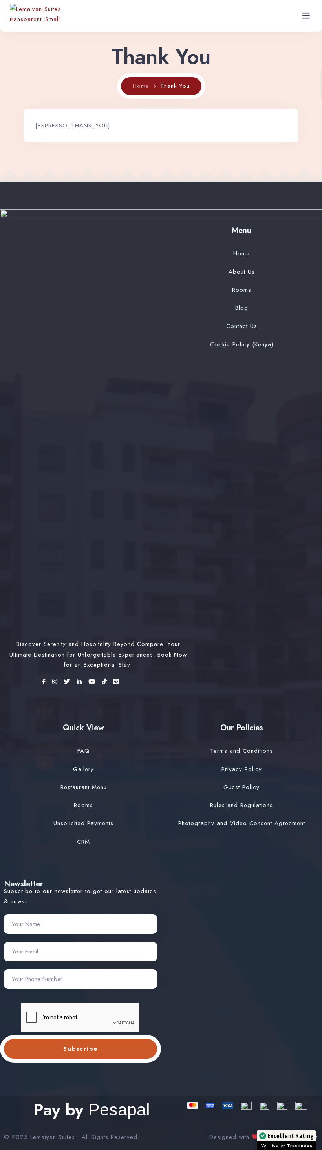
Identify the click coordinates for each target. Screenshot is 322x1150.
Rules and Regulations (241, 805)
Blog (241, 308)
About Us (242, 271)
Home (141, 86)
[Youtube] (93, 681)
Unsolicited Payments (83, 823)
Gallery (83, 769)
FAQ (83, 750)
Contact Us (241, 326)
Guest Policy (241, 787)
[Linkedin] (80, 681)
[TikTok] (106, 681)
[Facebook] (45, 681)
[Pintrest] (116, 681)
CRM (83, 841)
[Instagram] (56, 681)
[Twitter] (68, 681)
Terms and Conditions (241, 750)
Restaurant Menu (83, 787)
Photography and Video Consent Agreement (241, 823)
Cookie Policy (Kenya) (241, 344)
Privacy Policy (241, 769)
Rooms (241, 290)
